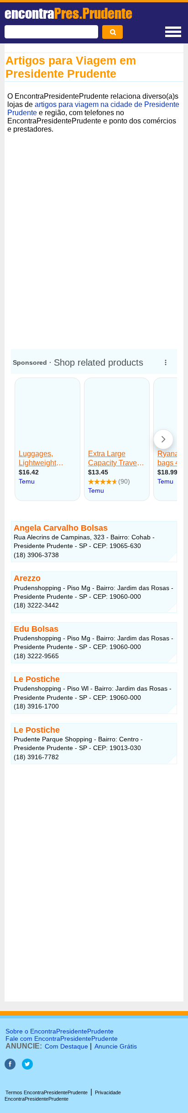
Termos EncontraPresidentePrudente (46, 1092)
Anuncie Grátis (115, 1046)
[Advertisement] (94, 238)
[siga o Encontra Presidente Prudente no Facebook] (10, 1067)
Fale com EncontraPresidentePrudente (61, 1038)
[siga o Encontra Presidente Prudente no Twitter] (27, 1067)
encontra (68, 13)
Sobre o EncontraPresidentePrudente (59, 1031)
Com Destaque (66, 1046)
